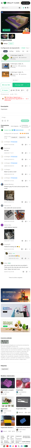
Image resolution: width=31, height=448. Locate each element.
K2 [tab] (23, 51)
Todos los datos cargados (15, 277)
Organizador (19, 390)
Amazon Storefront (6, 441)
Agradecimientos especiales (26, 436)
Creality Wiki (12, 441)
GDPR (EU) (8, 437)
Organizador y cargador (7, 390)
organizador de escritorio (23, 427)
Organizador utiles (21, 408)
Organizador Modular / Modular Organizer (7, 427)
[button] (28, 8)
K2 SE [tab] (28, 51)
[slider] (24, 133)
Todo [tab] (5, 51)
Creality (2, 441)
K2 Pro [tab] (18, 51)
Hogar (27, 47)
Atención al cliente (18, 441)
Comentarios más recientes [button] (25, 126)
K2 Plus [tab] (11, 51)
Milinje (5, 43)
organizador (5, 369)
